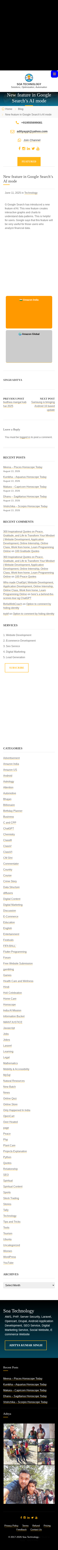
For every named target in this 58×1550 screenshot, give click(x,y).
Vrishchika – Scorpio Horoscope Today (25, 506)
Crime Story (10, 881)
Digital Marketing (13, 904)
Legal (6, 1057)
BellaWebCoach (12, 604)
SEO (6, 1174)
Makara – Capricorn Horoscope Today (25, 486)
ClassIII (7, 840)
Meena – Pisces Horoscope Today (22, 467)
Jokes (6, 1039)
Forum (7, 957)
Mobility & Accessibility (16, 1069)
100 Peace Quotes (25, 576)
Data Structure (11, 887)
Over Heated (10, 1122)
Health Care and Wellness (18, 981)
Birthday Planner (12, 810)
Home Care (9, 998)
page (6, 1127)
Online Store (10, 1104)
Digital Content (11, 899)
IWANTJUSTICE (12, 1022)
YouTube (8, 1262)
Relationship (10, 1169)
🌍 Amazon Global (29, 334)
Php (5, 1139)
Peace (7, 1133)
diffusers (8, 893)
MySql (6, 1075)
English (7, 928)
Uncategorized (11, 1245)
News (6, 1092)
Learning (8, 1051)
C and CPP (9, 822)
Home (8, 109)
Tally (6, 1210)
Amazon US (10, 769)
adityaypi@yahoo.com (32, 131)
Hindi (6, 987)
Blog (20, 109)
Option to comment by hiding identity (33, 613)
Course (7, 875)
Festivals (8, 940)
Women (7, 1251)
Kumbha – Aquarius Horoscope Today (25, 477)
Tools (6, 1227)
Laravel (7, 1045)
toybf (6, 613)
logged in (25, 437)
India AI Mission (12, 1010)
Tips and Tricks (11, 1221)
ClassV (7, 846)
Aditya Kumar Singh (25, 1345)
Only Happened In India (16, 1110)
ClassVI (7, 852)
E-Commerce (10, 916)
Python (7, 1157)
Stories (7, 1204)
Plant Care (9, 1145)
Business (8, 816)
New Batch (9, 1086)
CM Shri (8, 857)
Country (7, 869)
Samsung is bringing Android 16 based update (43, 406)
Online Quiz (10, 1098)
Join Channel (32, 140)
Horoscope (9, 1004)
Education (9, 922)
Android (7, 775)
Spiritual (8, 1180)
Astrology (8, 781)
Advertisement (11, 758)
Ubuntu (7, 1239)
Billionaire (9, 805)
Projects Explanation (15, 1151)
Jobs (6, 1034)
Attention (8, 787)
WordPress (9, 1257)
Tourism (7, 1233)
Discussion (9, 910)
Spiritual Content (12, 1186)
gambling (8, 969)
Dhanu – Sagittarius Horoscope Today (25, 496)
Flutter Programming (15, 951)
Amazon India (11, 764)
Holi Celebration (12, 992)
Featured (29, 161)
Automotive (9, 793)
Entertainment (11, 934)
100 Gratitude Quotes (27, 551)
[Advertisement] (29, 41)
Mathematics (10, 1063)
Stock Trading (11, 1198)
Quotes (7, 1163)
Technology (31, 192)
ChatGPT (8, 828)
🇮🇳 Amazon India (29, 299)
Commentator (11, 863)
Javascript (9, 1028)
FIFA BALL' (9, 945)
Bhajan (7, 799)
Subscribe (16, 667)
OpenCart (8, 1116)
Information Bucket (13, 1016)
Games (7, 975)
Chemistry (9, 834)
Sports (7, 1192)
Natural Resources (14, 1080)
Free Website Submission (18, 963)
